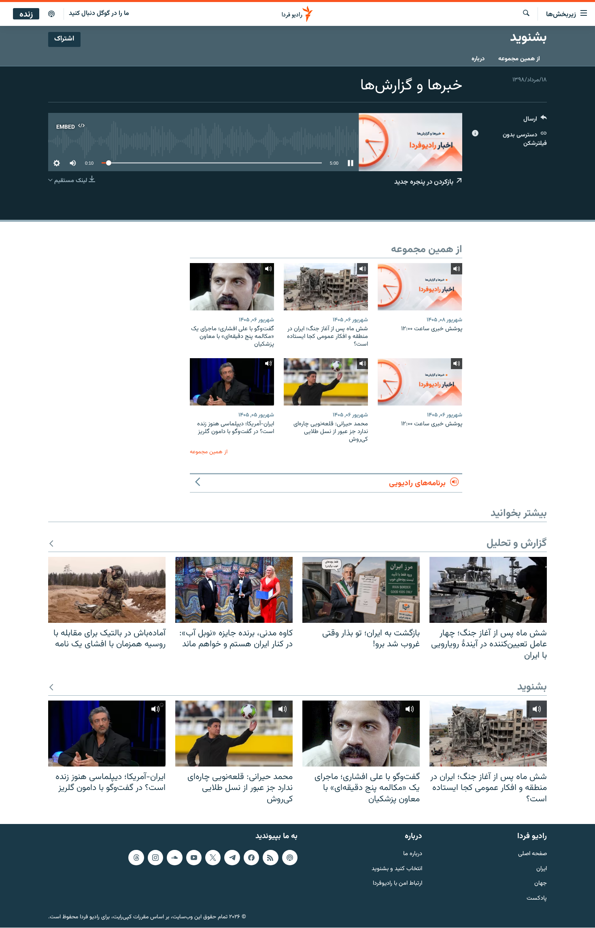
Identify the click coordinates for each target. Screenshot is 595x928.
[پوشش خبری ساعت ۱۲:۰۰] (420, 286)
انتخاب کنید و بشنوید (397, 869)
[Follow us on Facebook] (251, 857)
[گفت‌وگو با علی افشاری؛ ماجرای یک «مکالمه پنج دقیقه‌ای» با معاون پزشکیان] (232, 286)
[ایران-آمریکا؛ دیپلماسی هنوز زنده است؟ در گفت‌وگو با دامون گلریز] (232, 382)
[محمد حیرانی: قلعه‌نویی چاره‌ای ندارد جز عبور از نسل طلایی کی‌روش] (326, 382)
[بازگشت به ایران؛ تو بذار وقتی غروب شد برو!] (361, 590)
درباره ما (412, 854)
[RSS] (270, 857)
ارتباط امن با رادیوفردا (397, 884)
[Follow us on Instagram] (155, 857)
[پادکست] (51, 14)
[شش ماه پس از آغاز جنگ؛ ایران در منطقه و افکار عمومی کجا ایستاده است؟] (326, 286)
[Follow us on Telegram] (232, 857)
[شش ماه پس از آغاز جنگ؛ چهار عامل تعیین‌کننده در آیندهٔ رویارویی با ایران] (488, 590)
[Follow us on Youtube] (194, 857)
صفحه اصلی (532, 854)
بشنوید (532, 687)
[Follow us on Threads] (136, 857)
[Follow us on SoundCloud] (174, 857)
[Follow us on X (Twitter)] (213, 857)
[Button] (535, 121)
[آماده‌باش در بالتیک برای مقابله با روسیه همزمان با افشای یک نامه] (107, 590)
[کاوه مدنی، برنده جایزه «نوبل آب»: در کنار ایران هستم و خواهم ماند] (234, 590)
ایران (541, 869)
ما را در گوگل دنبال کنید (99, 13)
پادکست (537, 899)
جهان (540, 884)
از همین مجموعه (519, 59)
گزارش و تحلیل (517, 543)
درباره (478, 59)
